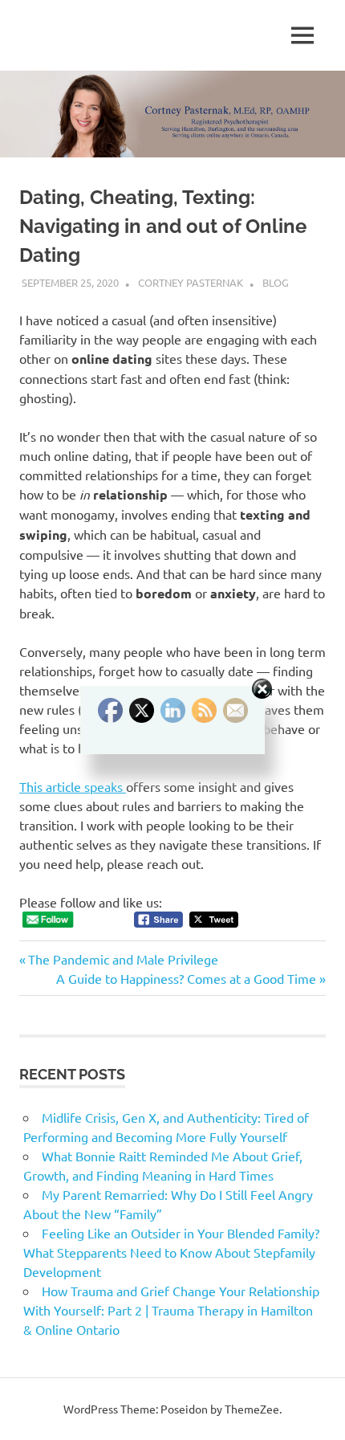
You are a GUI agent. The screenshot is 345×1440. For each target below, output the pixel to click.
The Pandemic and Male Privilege (122, 959)
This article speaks (72, 786)
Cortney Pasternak (190, 282)
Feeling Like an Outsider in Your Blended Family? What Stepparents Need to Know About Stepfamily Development (171, 1252)
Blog (275, 282)
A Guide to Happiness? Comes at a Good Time (186, 978)
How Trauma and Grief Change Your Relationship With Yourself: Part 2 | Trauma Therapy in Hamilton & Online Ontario (171, 1310)
